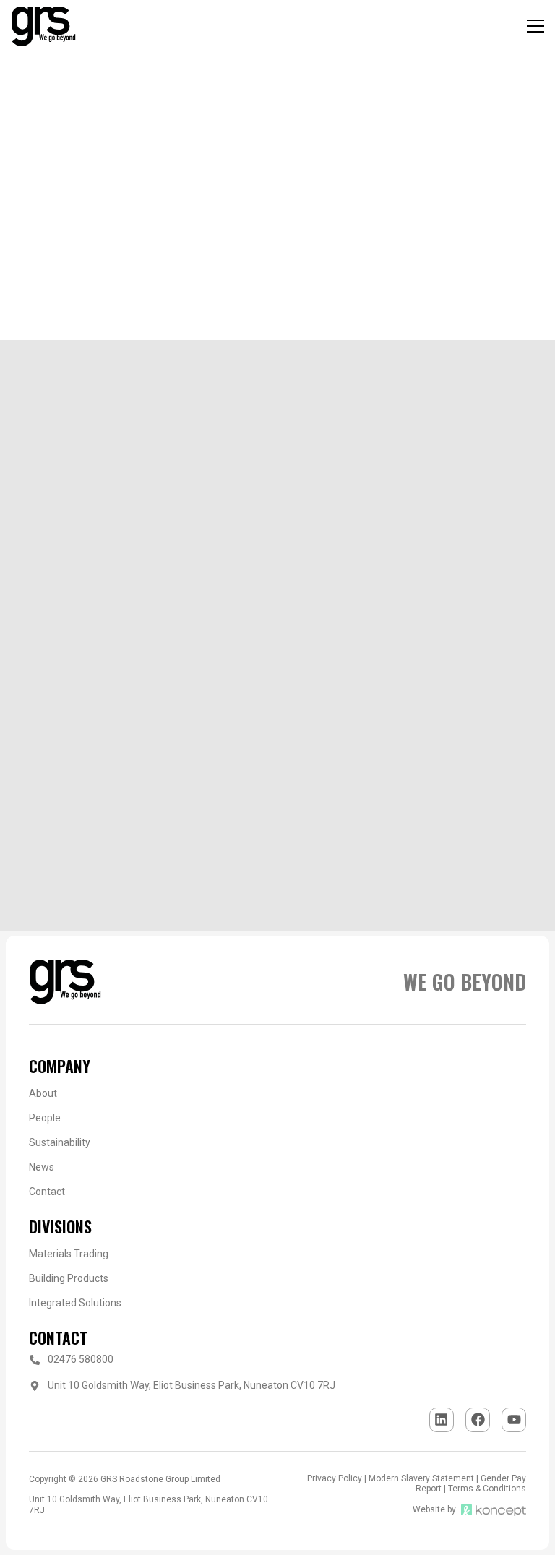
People (45, 1118)
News (41, 1167)
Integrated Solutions (75, 1303)
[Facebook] (477, 1420)
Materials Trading (68, 1253)
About (43, 1093)
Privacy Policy (334, 1478)
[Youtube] (514, 1420)
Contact (47, 1191)
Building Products (68, 1278)
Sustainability (59, 1142)
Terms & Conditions (487, 1488)
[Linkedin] (441, 1420)
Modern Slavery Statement (421, 1478)
